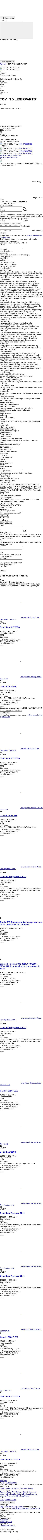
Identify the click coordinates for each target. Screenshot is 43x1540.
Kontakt (13, 1500)
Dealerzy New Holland (8, 1496)
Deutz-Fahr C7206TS (10, 627)
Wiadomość (25, 226)
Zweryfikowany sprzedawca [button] (10, 108)
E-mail (25, 221)
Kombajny (24, 1488)
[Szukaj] (16, 30)
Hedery (30, 1488)
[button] (21, 51)
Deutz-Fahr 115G (8, 686)
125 (7, 1483)
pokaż (3, 571)
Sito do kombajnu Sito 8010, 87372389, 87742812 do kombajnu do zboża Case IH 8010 (20, 966)
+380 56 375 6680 (25, 151)
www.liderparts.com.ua (8, 157)
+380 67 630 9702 (25, 144)
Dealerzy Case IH (22, 1492)
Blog (27, 1508)
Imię (24, 207)
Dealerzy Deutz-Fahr (8, 1492)
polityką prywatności (34, 235)
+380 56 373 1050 (25, 148)
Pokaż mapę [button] (36, 182)
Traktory (16, 1488)
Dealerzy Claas (23, 1496)
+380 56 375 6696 (25, 153)
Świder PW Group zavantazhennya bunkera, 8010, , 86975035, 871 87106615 (21, 923)
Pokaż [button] (16, 144)
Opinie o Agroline (18, 1508)
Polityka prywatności (16, 1507)
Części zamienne (6, 1488)
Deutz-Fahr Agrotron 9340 (12, 1213)
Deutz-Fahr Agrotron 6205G (13, 877)
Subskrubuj (5, 713)
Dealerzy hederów (30, 1494)
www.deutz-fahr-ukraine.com (10, 155)
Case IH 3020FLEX (9, 1091)
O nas (2, 1500)
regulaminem (5, 237)
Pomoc (7, 1500)
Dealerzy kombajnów (15, 1494)
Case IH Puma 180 (8, 816)
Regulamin (4, 1507)
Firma (25, 210)
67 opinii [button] (3, 73)
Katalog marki (35, 1508)
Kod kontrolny (37, 230)
